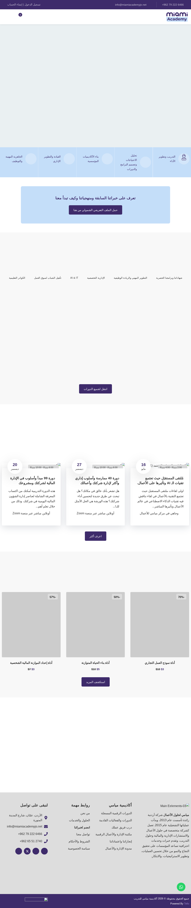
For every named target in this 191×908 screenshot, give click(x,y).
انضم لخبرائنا (82, 827)
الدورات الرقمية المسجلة (116, 813)
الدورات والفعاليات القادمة (115, 820)
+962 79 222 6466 (30, 833)
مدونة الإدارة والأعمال (118, 848)
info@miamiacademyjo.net (131, 4)
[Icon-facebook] (35, 851)
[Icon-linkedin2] (18, 851)
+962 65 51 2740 (31, 841)
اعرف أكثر (96, 536)
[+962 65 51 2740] (46, 841)
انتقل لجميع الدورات (95, 389)
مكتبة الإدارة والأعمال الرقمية (114, 834)
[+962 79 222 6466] (46, 834)
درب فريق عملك (122, 827)
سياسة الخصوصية (79, 848)
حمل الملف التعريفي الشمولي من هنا (95, 210)
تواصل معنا (83, 834)
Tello (186, 903)
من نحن (85, 813)
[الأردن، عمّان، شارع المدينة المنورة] (46, 818)
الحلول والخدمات (79, 820)
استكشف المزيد (95, 682)
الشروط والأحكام (79, 841)
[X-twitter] (27, 851)
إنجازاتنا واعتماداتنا (121, 841)
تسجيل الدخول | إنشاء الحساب (23, 4)
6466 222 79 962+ (173, 4)
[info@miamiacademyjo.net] (46, 826)
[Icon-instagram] (44, 851)
